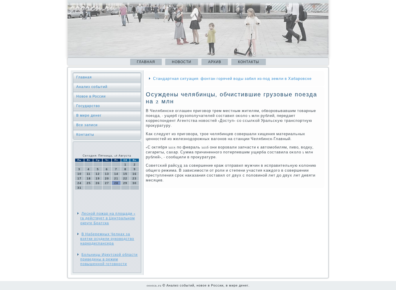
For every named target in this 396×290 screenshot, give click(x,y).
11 (88, 173)
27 (107, 183)
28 (116, 183)
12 (98, 173)
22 (125, 178)
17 (79, 178)
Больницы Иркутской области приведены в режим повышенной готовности (109, 259)
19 (98, 178)
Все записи (87, 125)
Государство (88, 106)
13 (107, 173)
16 (134, 173)
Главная (146, 62)
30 (134, 183)
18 (89, 178)
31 (79, 187)
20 (107, 178)
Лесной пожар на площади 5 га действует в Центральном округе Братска (107, 218)
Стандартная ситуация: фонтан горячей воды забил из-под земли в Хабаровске (232, 78)
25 (89, 183)
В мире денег (88, 115)
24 (79, 183)
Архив (214, 62)
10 (79, 173)
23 (134, 178)
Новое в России (91, 96)
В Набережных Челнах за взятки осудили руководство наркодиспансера (107, 239)
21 (116, 178)
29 (125, 183)
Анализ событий (92, 87)
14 (116, 173)
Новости (181, 62)
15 (125, 173)
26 (98, 183)
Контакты (248, 62)
